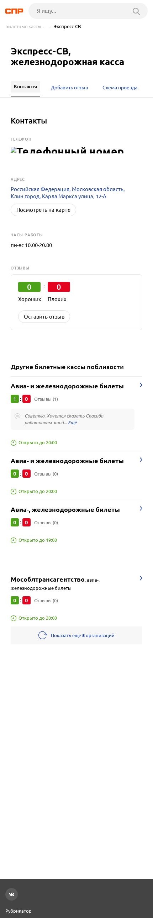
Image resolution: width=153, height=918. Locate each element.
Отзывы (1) (46, 399)
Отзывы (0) (46, 474)
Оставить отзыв (44, 317)
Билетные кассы (23, 26)
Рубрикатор (18, 911)
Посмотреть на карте (43, 210)
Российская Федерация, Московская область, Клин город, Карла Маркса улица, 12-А (68, 192)
